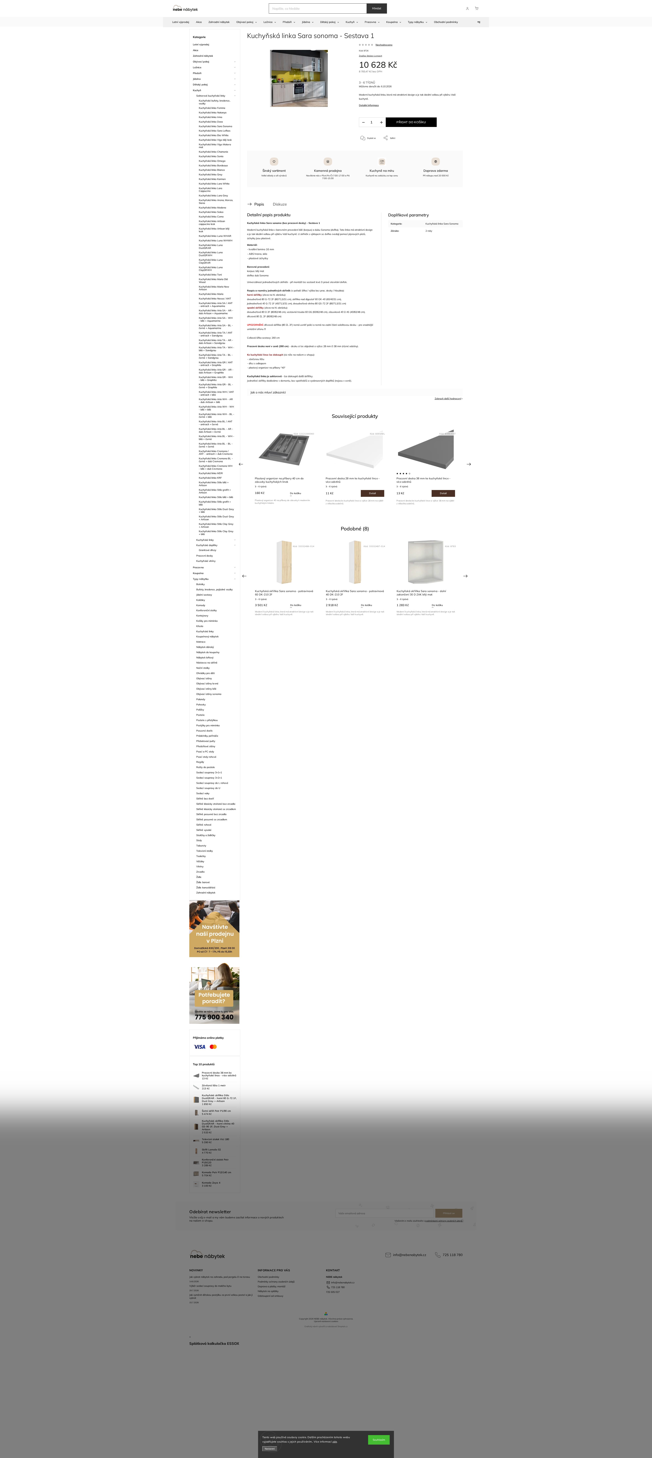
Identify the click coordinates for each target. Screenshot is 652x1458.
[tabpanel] (355, 466)
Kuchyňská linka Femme (212, 107)
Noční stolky (203, 667)
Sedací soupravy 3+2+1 (209, 777)
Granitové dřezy (207, 550)
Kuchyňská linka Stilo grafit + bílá (215, 503)
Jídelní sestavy (204, 594)
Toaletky (201, 856)
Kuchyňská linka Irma (210, 117)
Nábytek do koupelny (207, 652)
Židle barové (203, 882)
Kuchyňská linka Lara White (214, 183)
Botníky (200, 584)
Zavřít (451, 149)
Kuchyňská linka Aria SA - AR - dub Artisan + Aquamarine (216, 312)
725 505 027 (333, 1292)
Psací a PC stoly (205, 751)
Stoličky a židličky (205, 835)
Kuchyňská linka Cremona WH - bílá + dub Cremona (216, 467)
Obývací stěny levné (207, 683)
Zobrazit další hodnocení (448, 398)
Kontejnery (202, 615)
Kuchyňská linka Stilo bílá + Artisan (214, 484)
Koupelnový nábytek (207, 636)
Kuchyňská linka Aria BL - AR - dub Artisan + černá (216, 430)
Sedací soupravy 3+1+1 (209, 772)
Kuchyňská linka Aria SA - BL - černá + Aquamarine (216, 327)
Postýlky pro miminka (208, 725)
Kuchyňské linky (205, 539)
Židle (199, 877)
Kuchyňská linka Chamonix (213, 151)
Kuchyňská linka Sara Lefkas (214, 130)
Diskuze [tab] (280, 204)
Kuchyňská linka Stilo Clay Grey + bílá (216, 533)
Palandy (200, 699)
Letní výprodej (201, 44)
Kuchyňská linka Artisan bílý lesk (214, 230)
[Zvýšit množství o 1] (381, 122)
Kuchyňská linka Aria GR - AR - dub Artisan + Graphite (216, 371)
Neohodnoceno (384, 45)
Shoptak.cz (342, 1326)
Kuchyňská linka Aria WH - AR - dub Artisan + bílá (216, 401)
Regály (200, 761)
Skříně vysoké (203, 830)
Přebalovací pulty (205, 741)
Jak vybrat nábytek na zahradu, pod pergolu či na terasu (219, 1276)
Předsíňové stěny (205, 746)
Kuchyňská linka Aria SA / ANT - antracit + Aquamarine (216, 305)
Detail (372, 493)
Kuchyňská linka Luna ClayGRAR (211, 261)
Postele (200, 714)
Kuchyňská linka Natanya (212, 112)
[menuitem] (180, 22)
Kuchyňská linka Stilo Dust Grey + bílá (216, 511)
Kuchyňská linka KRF (210, 477)
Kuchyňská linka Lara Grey (213, 195)
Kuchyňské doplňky (206, 545)
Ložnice (197, 67)
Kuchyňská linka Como (211, 216)
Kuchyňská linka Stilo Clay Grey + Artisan (216, 525)
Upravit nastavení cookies (326, 1321)
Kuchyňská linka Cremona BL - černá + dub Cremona (216, 460)
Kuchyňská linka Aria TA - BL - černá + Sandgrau (216, 356)
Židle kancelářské (205, 887)
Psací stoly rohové (206, 756)
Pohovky (201, 704)
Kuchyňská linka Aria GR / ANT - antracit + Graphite (216, 364)
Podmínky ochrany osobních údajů (276, 1281)
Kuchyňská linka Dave (211, 121)
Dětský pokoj (200, 84)
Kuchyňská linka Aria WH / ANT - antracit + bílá (216, 393)
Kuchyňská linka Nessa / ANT (215, 298)
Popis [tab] (259, 204)
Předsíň (197, 73)
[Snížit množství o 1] (363, 122)
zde (334, 1441)
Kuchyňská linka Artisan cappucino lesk (212, 223)
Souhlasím (379, 1439)
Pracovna (198, 567)
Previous (241, 464)
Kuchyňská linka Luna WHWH (216, 240)
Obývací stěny (204, 678)
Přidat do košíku (411, 122)
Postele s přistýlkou (207, 720)
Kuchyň (197, 90)
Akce (195, 50)
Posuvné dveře (204, 730)
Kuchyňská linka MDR (211, 473)
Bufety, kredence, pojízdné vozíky (214, 589)
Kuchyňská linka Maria (211, 294)
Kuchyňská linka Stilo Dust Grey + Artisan (216, 518)
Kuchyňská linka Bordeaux (213, 165)
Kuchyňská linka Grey (210, 174)
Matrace (200, 641)
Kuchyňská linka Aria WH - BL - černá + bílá (216, 416)
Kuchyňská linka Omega (212, 160)
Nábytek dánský (205, 647)
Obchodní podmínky (268, 1276)
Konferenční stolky (206, 610)
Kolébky (200, 600)
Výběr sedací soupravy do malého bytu (210, 1285)
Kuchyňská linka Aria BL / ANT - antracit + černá (215, 423)
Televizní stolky (204, 850)
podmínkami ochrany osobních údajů (443, 1220)
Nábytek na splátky (268, 1291)
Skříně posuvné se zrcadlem (211, 819)
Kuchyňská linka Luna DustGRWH (211, 254)
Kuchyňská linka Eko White (214, 135)
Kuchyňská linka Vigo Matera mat (215, 146)
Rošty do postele (205, 767)
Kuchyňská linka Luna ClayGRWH (211, 269)
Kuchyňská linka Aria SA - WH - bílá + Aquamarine (216, 319)
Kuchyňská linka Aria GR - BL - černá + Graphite (216, 386)
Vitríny (199, 866)
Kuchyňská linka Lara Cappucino (210, 190)
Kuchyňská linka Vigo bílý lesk (215, 139)
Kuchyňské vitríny (205, 560)
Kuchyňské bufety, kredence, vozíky (214, 102)
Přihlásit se (449, 1213)
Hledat (376, 8)
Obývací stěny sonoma (208, 694)
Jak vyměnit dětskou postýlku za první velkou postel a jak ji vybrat (220, 1296)
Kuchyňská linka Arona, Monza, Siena (216, 202)
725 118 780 (453, 1255)
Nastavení (270, 1448)
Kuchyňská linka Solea (211, 212)
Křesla (199, 626)
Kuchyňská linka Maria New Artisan (214, 288)
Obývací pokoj (201, 61)
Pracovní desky (204, 555)
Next (469, 464)
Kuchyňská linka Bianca (212, 169)
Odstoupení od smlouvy (270, 1295)
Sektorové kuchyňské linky (210, 95)
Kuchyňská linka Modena (212, 207)
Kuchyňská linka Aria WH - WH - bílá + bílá (216, 408)
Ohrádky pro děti (205, 673)
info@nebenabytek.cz (409, 1255)
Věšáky (200, 861)
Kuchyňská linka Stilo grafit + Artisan (215, 491)
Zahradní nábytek (203, 55)
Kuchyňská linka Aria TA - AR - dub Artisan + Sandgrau (216, 342)
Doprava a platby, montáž (271, 1286)
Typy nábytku (201, 578)
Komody (200, 605)
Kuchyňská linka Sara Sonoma (215, 126)
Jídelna (197, 78)
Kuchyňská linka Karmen (212, 179)
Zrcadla (200, 871)
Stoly (199, 840)
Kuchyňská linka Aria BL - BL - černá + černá (216, 445)
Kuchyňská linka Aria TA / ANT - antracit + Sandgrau (215, 334)
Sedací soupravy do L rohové (212, 783)
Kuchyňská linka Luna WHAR (215, 235)
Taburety (201, 845)
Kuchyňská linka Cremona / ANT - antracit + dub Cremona (215, 453)
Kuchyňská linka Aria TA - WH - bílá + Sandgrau (216, 349)
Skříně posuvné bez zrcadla (211, 814)
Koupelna (198, 573)
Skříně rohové (203, 824)
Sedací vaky (202, 793)
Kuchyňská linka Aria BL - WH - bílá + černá (216, 438)
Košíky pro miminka (207, 620)
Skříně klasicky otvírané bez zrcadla (215, 803)
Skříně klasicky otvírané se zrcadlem (216, 809)
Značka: (370, 55)
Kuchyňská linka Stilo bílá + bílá (216, 497)
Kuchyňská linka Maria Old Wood (213, 281)
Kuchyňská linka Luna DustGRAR (211, 247)
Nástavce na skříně (206, 662)
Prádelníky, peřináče (207, 735)
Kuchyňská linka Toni (210, 274)
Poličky (200, 709)
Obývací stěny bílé (206, 688)
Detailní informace (369, 105)
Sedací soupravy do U (208, 788)
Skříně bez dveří (205, 798)
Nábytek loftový (205, 657)
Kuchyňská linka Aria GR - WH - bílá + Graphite (216, 379)
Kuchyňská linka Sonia (211, 156)
